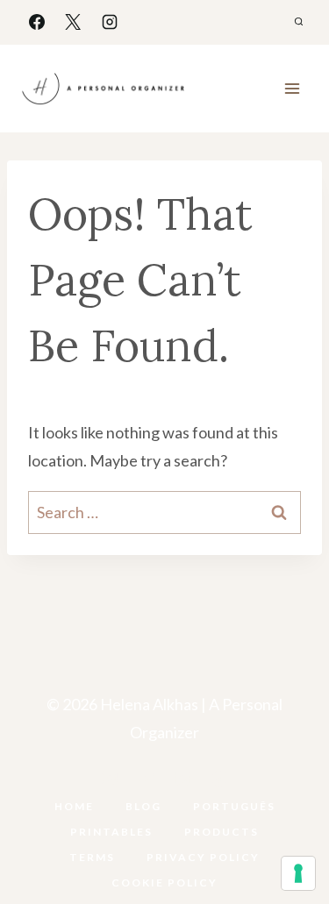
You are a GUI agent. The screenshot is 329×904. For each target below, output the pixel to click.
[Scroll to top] (287, 835)
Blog (143, 806)
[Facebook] (37, 22)
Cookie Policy (164, 882)
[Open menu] (291, 88)
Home (74, 806)
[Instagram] (109, 22)
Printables (111, 831)
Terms (92, 857)
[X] (73, 22)
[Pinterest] (182, 778)
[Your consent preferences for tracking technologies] (298, 873)
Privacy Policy (203, 857)
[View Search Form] (298, 22)
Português (234, 806)
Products (221, 831)
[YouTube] (146, 778)
